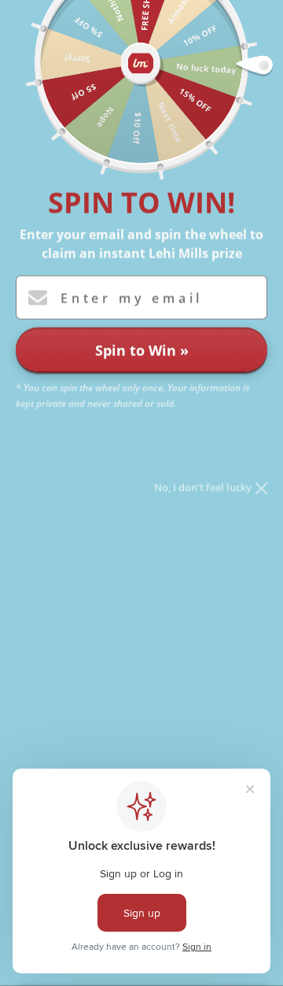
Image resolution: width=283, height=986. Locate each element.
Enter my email (132, 298)
